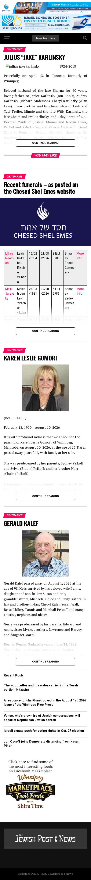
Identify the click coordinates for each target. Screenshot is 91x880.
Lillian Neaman (9, 258)
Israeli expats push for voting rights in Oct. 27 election (44, 731)
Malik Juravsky (9, 293)
